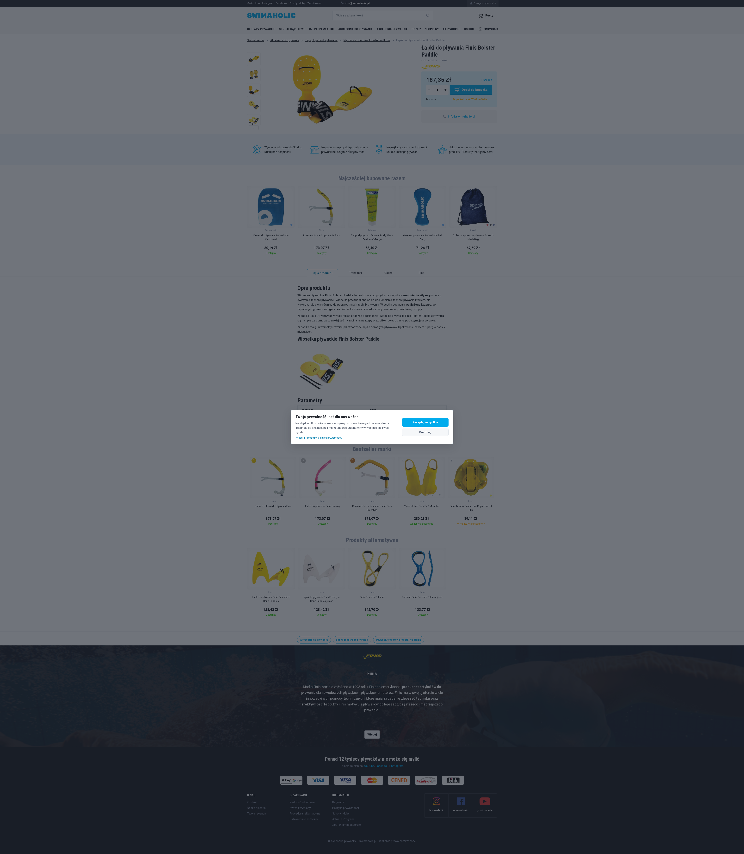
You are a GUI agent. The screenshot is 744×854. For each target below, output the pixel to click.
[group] (271, 221)
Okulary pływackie (261, 29)
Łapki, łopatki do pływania (321, 40)
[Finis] (431, 67)
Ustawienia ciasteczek (304, 819)
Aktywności (451, 29)
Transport (486, 79)
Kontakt (252, 802)
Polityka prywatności (345, 808)
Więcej (372, 734)
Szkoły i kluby (340, 813)
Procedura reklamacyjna (305, 813)
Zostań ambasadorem (346, 825)
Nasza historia (256, 808)
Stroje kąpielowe (292, 29)
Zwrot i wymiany (300, 808)
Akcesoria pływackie (392, 29)
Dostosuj (425, 432)
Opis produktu (322, 273)
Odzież (416, 29)
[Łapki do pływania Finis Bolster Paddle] (254, 59)
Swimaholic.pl (255, 40)
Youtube (368, 766)
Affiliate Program (343, 819)
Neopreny (432, 29)
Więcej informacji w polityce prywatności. (318, 437)
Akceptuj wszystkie (425, 422)
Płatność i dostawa (302, 802)
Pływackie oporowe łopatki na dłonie (367, 40)
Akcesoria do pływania (355, 29)
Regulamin (338, 802)
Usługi (469, 29)
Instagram (397, 766)
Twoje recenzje (257, 813)
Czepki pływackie (321, 29)
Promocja (491, 29)
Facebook (382, 766)
